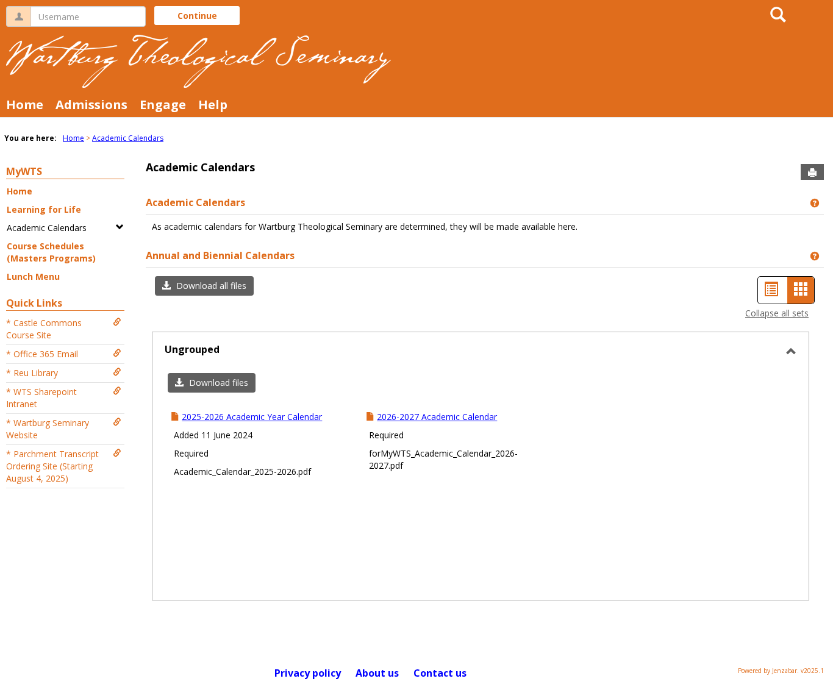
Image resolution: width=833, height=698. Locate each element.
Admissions (91, 104)
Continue (197, 15)
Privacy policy (307, 673)
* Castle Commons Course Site (44, 329)
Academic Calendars (127, 138)
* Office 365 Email (42, 354)
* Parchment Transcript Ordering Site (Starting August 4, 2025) (52, 466)
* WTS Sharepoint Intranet (41, 398)
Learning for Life (44, 209)
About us (377, 673)
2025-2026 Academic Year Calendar (252, 416)
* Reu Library (32, 373)
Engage (163, 104)
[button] (204, 286)
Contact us (440, 673)
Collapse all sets (777, 313)
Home (24, 104)
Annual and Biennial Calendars (220, 255)
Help (212, 104)
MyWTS (24, 171)
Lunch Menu (33, 276)
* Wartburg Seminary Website (47, 429)
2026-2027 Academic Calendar (437, 416)
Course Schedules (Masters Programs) (51, 252)
